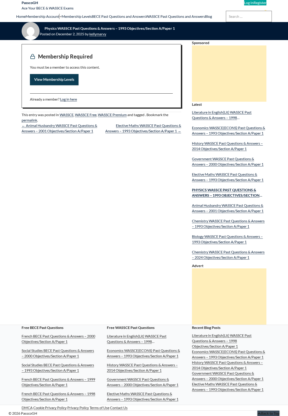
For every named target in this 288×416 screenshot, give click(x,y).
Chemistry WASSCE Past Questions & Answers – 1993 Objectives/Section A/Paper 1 (228, 223)
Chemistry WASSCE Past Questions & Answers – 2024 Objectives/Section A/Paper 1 (228, 254)
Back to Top (270, 413)
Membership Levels (77, 16)
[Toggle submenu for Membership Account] (60, 16)
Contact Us (119, 407)
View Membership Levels (54, 79)
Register (260, 2)
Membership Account (42, 16)
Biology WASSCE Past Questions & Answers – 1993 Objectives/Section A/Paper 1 (227, 239)
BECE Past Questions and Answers (119, 16)
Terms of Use (99, 407)
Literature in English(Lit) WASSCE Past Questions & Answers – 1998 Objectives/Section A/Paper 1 (222, 115)
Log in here (68, 99)
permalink (29, 120)
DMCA (27, 407)
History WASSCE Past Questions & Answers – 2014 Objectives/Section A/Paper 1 (227, 146)
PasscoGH (30, 2)
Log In (249, 2)
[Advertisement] (230, 74)
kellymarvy (97, 34)
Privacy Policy (78, 407)
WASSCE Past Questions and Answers (175, 16)
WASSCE (67, 114)
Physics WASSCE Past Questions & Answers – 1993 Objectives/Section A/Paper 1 (225, 193)
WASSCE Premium (112, 114)
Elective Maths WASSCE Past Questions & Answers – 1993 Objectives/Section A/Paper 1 (227, 177)
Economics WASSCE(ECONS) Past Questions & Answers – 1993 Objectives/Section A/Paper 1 (228, 130)
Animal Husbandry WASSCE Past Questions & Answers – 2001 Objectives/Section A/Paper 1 (227, 208)
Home (21, 16)
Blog (208, 16)
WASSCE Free (86, 114)
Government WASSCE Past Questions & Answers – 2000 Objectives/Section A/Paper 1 (227, 161)
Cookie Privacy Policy (50, 407)
